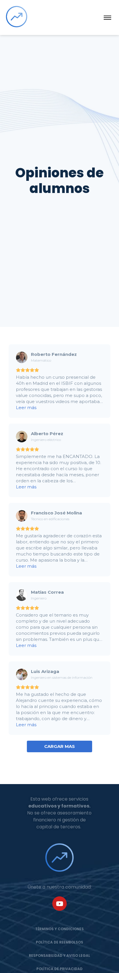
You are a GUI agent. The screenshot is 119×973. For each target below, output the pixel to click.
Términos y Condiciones (59, 928)
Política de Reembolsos (59, 942)
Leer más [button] (26, 407)
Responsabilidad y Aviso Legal (59, 955)
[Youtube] (59, 903)
